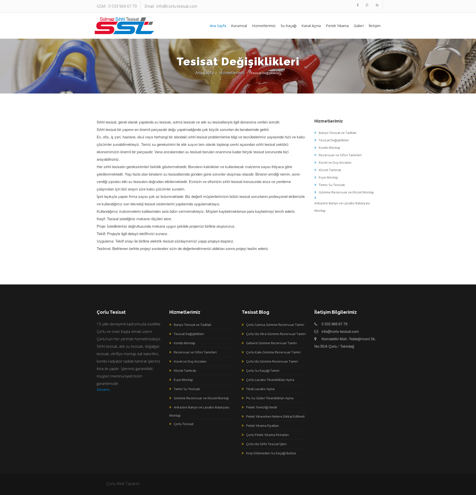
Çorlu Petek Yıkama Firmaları (267, 435)
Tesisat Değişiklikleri (189, 334)
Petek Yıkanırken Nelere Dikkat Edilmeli (275, 416)
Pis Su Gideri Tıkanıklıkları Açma (270, 398)
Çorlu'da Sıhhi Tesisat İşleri (266, 444)
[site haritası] (377, 5)
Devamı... (104, 389)
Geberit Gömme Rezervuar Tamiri (271, 343)
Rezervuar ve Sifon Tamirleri (195, 352)
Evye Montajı (183, 379)
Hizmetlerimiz (264, 25)
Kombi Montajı (184, 343)
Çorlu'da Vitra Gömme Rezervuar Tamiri (276, 334)
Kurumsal (239, 25)
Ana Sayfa (218, 25)
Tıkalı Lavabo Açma (260, 389)
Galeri (359, 25)
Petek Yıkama (337, 25)
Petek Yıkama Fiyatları (262, 425)
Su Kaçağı (289, 25)
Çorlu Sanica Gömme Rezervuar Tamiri (275, 324)
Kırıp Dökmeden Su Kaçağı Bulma (271, 453)
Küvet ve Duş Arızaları (190, 361)
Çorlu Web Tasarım (123, 483)
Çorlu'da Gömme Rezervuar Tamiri (272, 361)
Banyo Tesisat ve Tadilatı (192, 324)
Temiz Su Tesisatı (187, 389)
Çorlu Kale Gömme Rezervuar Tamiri (273, 352)
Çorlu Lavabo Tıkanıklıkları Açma (270, 379)
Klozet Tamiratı (185, 370)
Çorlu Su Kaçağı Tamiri (262, 370)
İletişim (375, 25)
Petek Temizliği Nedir (261, 407)
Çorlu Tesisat (124, 25)
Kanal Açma (311, 25)
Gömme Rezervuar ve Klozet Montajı (201, 398)
